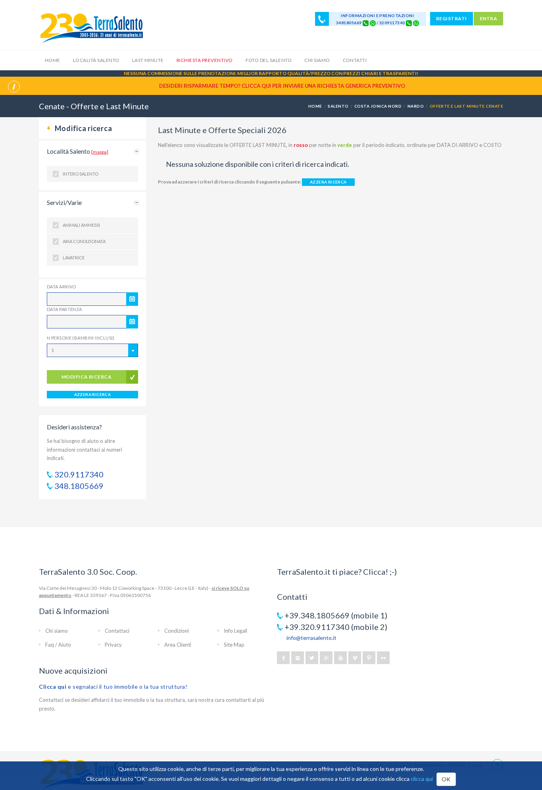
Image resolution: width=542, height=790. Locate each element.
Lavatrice (74, 257)
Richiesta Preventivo (205, 60)
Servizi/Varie (64, 202)
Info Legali (235, 631)
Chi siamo (317, 60)
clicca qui (422, 778)
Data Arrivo (61, 286)
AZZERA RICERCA (92, 394)
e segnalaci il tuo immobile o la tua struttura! (113, 686)
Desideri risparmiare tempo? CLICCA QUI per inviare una (282, 86)
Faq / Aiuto (58, 644)
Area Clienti (177, 644)
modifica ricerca (87, 377)
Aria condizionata (84, 241)
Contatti (355, 60)
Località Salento (96, 60)
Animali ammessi (81, 225)
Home (52, 60)
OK (446, 779)
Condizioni (176, 631)
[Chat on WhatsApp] (373, 22)
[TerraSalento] (91, 28)
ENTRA (488, 18)
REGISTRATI (451, 18)
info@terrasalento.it (311, 637)
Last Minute (148, 60)
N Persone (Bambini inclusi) (81, 337)
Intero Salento (80, 173)
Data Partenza (64, 309)
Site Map (234, 644)
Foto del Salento (269, 60)
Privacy (113, 644)
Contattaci (117, 631)
